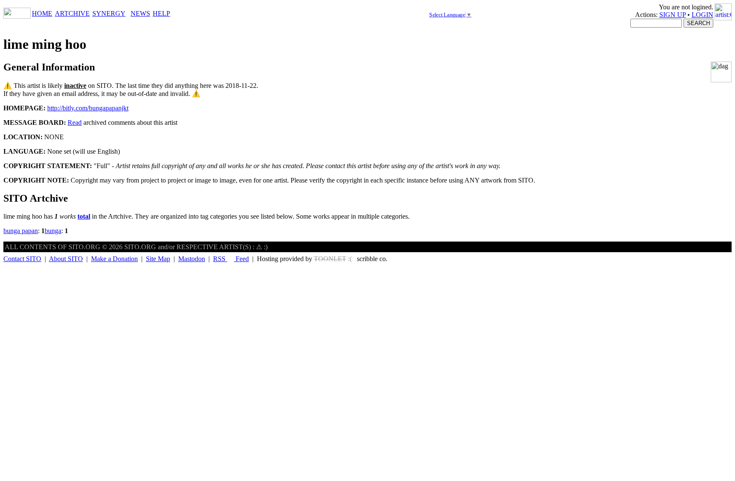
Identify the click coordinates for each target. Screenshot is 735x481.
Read (75, 122)
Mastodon (191, 258)
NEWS (140, 13)
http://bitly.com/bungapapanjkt (87, 108)
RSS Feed (231, 258)
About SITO (66, 258)
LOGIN (702, 14)
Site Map (158, 258)
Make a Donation (114, 258)
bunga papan (20, 230)
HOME (42, 13)
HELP (161, 13)
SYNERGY (108, 13)
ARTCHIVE (72, 13)
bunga (53, 230)
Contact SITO (22, 258)
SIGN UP (672, 14)
